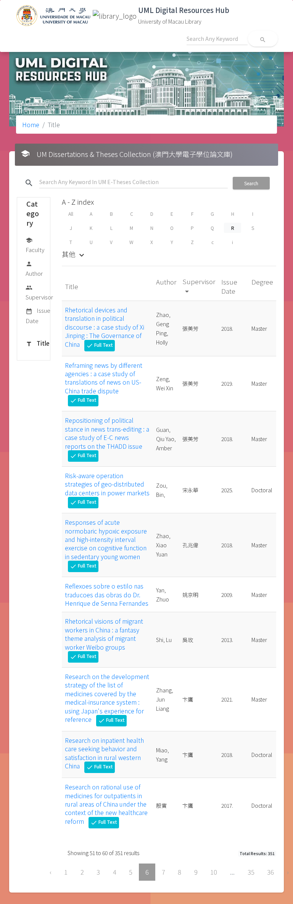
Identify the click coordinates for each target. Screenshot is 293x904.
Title (37, 343)
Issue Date (38, 315)
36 (270, 872)
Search (251, 183)
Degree (262, 281)
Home (30, 124)
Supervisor (39, 292)
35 (251, 872)
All (70, 213)
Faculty (35, 245)
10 (213, 872)
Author (34, 268)
